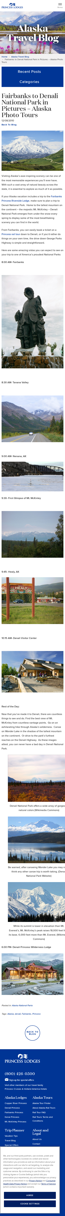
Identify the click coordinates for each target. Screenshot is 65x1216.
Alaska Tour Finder (41, 1103)
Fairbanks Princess (14, 1112)
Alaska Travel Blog (20, 56)
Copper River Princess (16, 1103)
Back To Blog (9, 124)
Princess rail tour (11, 234)
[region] (30, 1180)
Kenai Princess (12, 1117)
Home (4, 56)
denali (18, 1014)
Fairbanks (26, 1014)
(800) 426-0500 (20, 1073)
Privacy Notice (35, 1180)
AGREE (29, 1195)
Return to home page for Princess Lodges (12, 6)
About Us (37, 1139)
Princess (36, 1014)
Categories (29, 82)
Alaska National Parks (22, 1005)
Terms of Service (48, 1184)
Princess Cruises (13, 1089)
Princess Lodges (22, 1060)
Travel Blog (10, 1140)
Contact (36, 1144)
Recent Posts (29, 71)
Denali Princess (12, 1107)
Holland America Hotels (35, 1089)
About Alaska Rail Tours (43, 1107)
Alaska (10, 1014)
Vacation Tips (11, 1136)
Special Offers (11, 1145)
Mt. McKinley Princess (15, 1121)
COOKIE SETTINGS (30, 1204)
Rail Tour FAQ (39, 1112)
